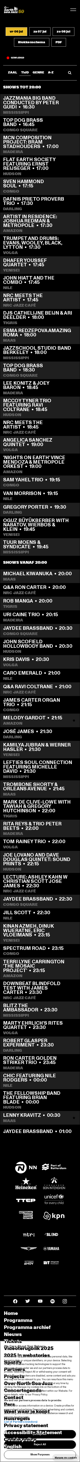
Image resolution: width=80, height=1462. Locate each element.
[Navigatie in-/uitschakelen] (73, 10)
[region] (40, 1401)
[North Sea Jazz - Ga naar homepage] (14, 10)
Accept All (39, 1434)
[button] (16, 31)
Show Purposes (40, 1454)
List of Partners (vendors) (20, 1422)
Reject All (40, 1444)
